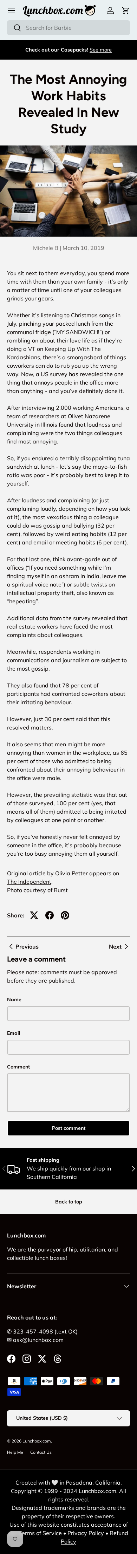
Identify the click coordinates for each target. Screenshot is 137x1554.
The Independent (29, 881)
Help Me (15, 1452)
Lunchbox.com (36, 1441)
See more (101, 50)
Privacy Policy (85, 1532)
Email (13, 1033)
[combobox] (68, 27)
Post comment (68, 1128)
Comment (18, 1067)
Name (14, 999)
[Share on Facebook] (49, 915)
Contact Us (41, 1452)
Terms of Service (40, 1532)
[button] (125, 10)
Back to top (68, 1202)
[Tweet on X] (34, 915)
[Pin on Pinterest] (65, 915)
